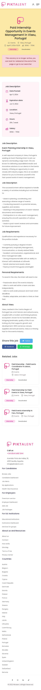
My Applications (8, 485)
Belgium (5, 568)
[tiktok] (28, 680)
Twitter (27, 341)
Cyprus (4, 579)
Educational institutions (10, 519)
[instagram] (17, 680)
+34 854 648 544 (15, 453)
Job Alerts (5, 481)
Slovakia (5, 650)
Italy (3, 616)
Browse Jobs (6, 474)
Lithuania (5, 624)
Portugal (5, 642)
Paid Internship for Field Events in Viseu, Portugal (22, 391)
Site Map (5, 547)
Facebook (10, 347)
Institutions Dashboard (10, 523)
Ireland (4, 613)
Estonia (4, 590)
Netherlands (6, 635)
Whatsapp (26, 347)
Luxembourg (6, 628)
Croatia (5, 576)
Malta (4, 631)
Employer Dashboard (9, 502)
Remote (5, 672)
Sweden (5, 665)
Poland (4, 639)
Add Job (5, 506)
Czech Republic (7, 583)
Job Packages (7, 510)
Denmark (5, 587)
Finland (4, 594)
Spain (4, 657)
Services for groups (9, 527)
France (4, 598)
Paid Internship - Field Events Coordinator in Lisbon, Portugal (24, 366)
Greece (5, 605)
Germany (5, 602)
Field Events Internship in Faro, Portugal (22, 411)
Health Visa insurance (10, 489)
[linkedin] (23, 680)
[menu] (37, 4)
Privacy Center (7, 555)
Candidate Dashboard (10, 478)
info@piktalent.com (15, 464)
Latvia (4, 620)
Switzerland (6, 668)
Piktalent (16, 685)
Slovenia (5, 654)
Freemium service (8, 498)
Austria (4, 564)
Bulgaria (5, 572)
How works (6, 544)
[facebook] (12, 680)
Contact (5, 540)
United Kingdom (8, 661)
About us (5, 536)
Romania (5, 646)
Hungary (5, 609)
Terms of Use (7, 551)
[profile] (33, 4)
